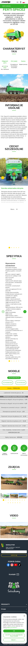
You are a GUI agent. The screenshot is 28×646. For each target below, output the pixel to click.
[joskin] (5, 2)
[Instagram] (12, 564)
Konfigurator (14, 453)
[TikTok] (19, 564)
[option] (14, 185)
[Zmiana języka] (25, 2)
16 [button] (19, 502)
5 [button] (18, 247)
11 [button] (8, 502)
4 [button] (16, 247)
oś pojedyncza (14, 377)
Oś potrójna (21, 382)
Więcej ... (14, 640)
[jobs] (17, 2)
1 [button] (9, 247)
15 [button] (17, 502)
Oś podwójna (7, 382)
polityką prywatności (12, 627)
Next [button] (25, 177)
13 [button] (12, 502)
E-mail (4, 552)
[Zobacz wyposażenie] (24, 448)
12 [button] (10, 502)
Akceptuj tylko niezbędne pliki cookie (14, 635)
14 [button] (15, 502)
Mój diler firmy (21, 2)
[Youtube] (15, 564)
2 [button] (11, 247)
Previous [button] (2, 177)
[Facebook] (8, 564)
